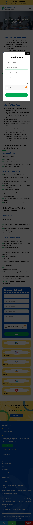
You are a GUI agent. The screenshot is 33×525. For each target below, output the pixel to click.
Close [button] (27, 53)
